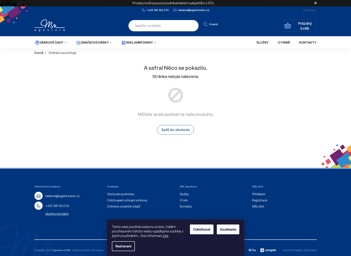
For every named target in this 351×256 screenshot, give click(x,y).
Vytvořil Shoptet (291, 250)
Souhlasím (228, 229)
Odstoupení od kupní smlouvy (127, 200)
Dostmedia (310, 250)
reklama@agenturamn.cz (62, 196)
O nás (184, 200)
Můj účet (258, 206)
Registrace (259, 200)
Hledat (213, 24)
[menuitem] (51, 42)
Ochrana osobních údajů (123, 206)
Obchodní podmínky (120, 194)
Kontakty (186, 206)
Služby (184, 194)
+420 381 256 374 (57, 206)
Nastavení (123, 246)
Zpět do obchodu (175, 130)
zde (165, 236)
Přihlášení (258, 194)
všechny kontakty (57, 214)
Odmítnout (201, 229)
